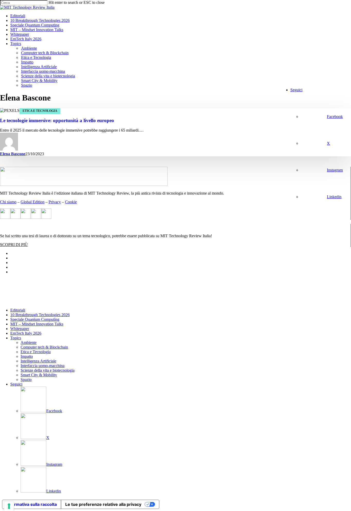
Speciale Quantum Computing (34, 319)
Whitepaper (19, 328)
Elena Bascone (12, 154)
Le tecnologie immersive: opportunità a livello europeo (57, 120)
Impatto (27, 356)
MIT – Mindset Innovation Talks (36, 324)
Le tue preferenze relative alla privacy (103, 504)
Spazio (26, 379)
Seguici (16, 384)
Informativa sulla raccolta (31, 504)
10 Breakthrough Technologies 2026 (40, 315)
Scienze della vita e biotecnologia (48, 370)
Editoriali (17, 310)
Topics (15, 338)
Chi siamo (8, 202)
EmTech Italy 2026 (25, 333)
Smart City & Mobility (39, 375)
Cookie (71, 202)
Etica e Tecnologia (40, 111)
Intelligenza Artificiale (38, 361)
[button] (14, 244)
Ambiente (28, 342)
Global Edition (32, 202)
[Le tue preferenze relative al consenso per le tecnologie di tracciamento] (9, 506)
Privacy (55, 202)
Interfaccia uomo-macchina (42, 365)
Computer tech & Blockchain (44, 347)
